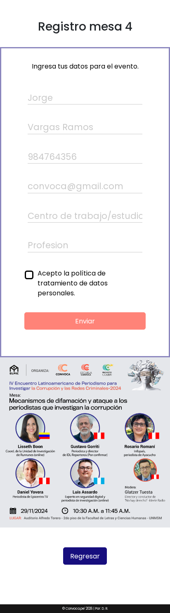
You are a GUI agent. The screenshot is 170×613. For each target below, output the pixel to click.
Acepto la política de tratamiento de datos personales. (73, 283)
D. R (104, 608)
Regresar (85, 556)
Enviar (85, 321)
